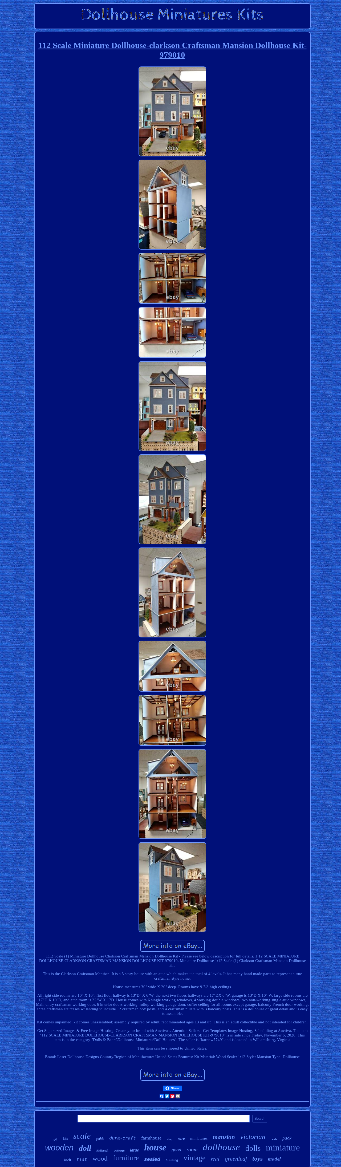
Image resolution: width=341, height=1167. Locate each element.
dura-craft (122, 1138)
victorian (252, 1137)
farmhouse (151, 1138)
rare (181, 1138)
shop (169, 1139)
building (172, 1160)
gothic (100, 1139)
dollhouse (221, 1147)
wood (100, 1158)
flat (81, 1159)
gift (56, 1139)
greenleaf (236, 1158)
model (274, 1158)
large (134, 1150)
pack (286, 1138)
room (191, 1149)
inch (67, 1160)
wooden (59, 1147)
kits (65, 1139)
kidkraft (102, 1150)
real (215, 1158)
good (176, 1149)
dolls (253, 1148)
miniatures (199, 1138)
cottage (119, 1150)
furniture (126, 1158)
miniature (283, 1147)
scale (82, 1136)
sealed (152, 1159)
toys (257, 1158)
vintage (194, 1158)
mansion (224, 1137)
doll (85, 1148)
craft (274, 1139)
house (155, 1147)
